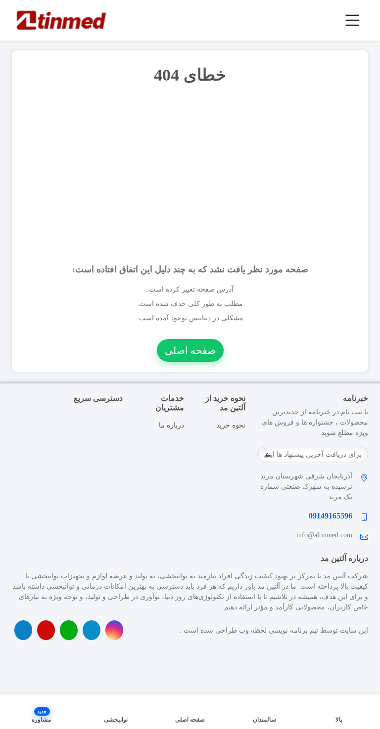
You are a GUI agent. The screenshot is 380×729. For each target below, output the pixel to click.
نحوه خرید (230, 425)
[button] (41, 711)
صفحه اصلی (190, 350)
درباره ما (171, 425)
